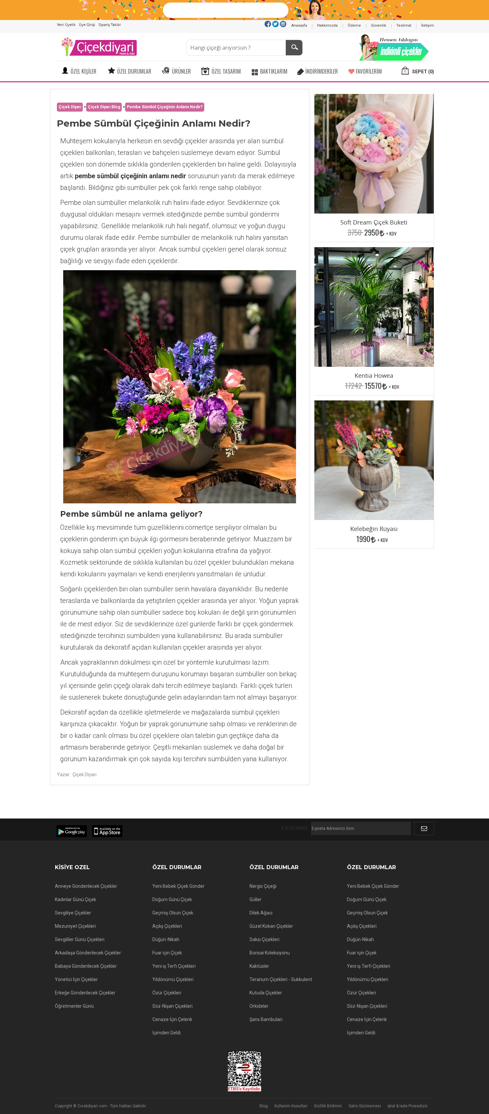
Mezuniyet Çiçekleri (75, 926)
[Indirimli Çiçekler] (394, 46)
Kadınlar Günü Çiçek (75, 899)
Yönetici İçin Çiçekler (76, 979)
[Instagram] (283, 23)
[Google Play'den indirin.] (71, 831)
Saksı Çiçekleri (264, 939)
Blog (263, 1106)
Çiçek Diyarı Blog (104, 107)
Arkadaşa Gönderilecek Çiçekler (88, 952)
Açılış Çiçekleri (167, 926)
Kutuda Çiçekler (265, 992)
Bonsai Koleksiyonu (269, 952)
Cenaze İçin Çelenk (172, 1019)
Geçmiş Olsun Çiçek (172, 912)
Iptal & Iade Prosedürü (407, 1106)
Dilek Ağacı (260, 912)
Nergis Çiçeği (262, 886)
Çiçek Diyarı (70, 107)
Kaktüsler (259, 966)
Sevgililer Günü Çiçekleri (79, 939)
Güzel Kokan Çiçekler (271, 926)
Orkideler (258, 1006)
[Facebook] (267, 23)
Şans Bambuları (265, 1019)
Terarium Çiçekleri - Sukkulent (280, 979)
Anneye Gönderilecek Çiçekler (86, 886)
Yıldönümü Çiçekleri (173, 979)
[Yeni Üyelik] (244, 9)
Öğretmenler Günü (74, 1006)
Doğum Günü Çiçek (172, 899)
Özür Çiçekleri (166, 992)
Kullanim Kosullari (290, 1106)
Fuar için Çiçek (167, 952)
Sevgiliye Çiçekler (73, 912)
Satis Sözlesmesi (365, 1106)
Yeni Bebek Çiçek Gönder (178, 886)
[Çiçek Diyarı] (99, 46)
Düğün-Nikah (165, 939)
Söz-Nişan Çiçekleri (172, 1006)
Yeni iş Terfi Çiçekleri (174, 966)
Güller (255, 899)
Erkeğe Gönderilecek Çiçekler (85, 992)
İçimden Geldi (166, 1032)
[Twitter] (275, 23)
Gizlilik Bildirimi (328, 1106)
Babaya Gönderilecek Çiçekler (86, 966)
